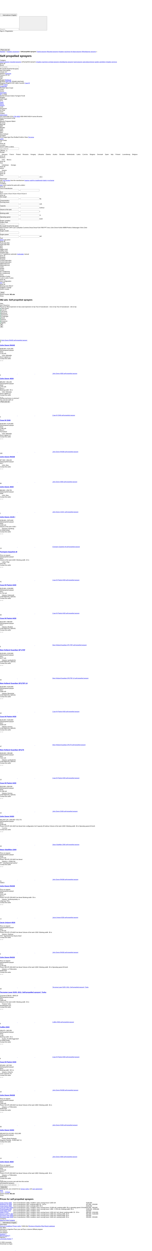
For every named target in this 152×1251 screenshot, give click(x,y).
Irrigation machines (64, 51)
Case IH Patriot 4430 (8, 585)
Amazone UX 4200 (6, 1204)
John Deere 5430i (7, 816)
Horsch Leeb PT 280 (6, 1214)
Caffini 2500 (5, 1027)
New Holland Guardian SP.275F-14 (14, 683)
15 (6, 1192)
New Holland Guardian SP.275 (12, 750)
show (2, 292)
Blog (42, 1226)
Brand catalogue (50, 1226)
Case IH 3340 (5, 420)
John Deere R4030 (7, 957)
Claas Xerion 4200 (6, 1203)
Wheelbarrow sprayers (89, 51)
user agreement (37, 1189)
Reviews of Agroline (34, 1226)
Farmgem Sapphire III (8, 552)
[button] (76, 40)
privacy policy (25, 1189)
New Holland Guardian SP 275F (12, 650)
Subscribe (4, 1187)
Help (7, 1220)
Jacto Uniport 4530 (7, 922)
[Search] (33, 23)
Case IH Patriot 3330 (8, 1062)
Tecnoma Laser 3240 (6, 1217)
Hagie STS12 (4, 1212)
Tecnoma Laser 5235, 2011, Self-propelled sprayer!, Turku (23, 992)
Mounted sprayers (52, 51)
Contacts (12, 1220)
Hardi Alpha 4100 (5, 1210)
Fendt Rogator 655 (6, 1209)
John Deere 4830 (7, 378)
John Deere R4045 (7, 345)
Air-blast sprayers (76, 51)
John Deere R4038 (7, 457)
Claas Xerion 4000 (6, 1206)
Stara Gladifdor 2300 (8, 850)
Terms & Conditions (6, 1226)
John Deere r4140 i (7, 517)
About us (3, 1220)
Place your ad (5, 401)
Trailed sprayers (42, 51)
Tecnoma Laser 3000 (6, 1215)
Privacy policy (17, 1226)
